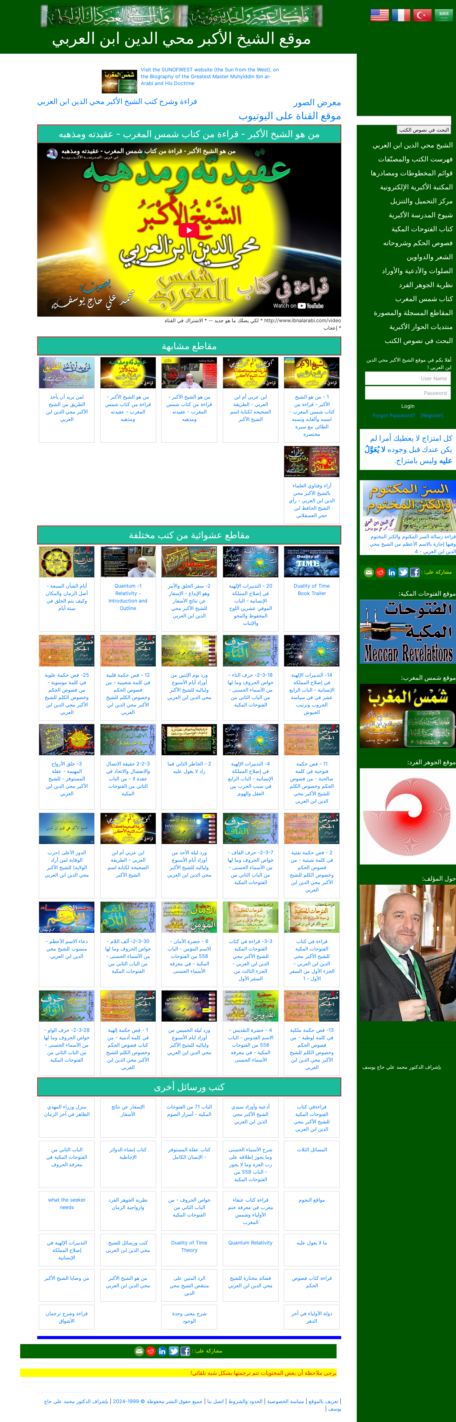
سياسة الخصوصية (285, 1401)
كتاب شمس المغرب (424, 298)
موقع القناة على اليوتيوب (290, 116)
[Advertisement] (408, 67)
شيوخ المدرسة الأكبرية (421, 214)
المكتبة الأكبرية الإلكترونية (416, 187)
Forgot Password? (394, 415)
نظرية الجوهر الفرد (426, 284)
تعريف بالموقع (323, 1401)
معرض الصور (317, 102)
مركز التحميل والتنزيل (421, 200)
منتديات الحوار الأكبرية (421, 326)
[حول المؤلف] (408, 952)
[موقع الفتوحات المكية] (408, 631)
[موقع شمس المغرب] (408, 715)
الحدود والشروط (245, 1401)
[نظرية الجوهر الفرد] (408, 816)
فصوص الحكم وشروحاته (418, 242)
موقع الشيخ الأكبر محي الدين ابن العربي (181, 38)
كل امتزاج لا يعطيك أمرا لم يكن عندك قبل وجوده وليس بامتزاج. (408, 449)
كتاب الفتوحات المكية (422, 228)
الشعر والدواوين (430, 256)
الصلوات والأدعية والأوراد (417, 270)
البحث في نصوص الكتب (424, 130)
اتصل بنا (215, 1401)
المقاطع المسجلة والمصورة (413, 312)
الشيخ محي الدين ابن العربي (413, 145)
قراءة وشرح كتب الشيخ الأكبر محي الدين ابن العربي (117, 101)
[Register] (431, 415)
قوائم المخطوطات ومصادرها (412, 173)
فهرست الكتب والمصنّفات (415, 159)
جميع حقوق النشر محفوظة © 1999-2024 (158, 1401)
